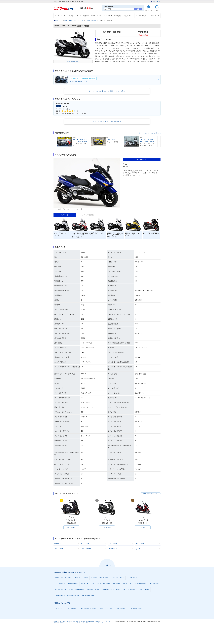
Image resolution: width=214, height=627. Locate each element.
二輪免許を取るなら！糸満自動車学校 (67, 595)
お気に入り (148, 10)
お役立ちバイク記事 (81, 578)
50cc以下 (57, 544)
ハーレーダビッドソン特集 (111, 589)
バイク (57, 16)
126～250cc (112, 544)
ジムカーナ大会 (140, 583)
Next (158, 141)
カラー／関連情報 (88, 215)
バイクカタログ (141, 16)
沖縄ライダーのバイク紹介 (63, 578)
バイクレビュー (128, 16)
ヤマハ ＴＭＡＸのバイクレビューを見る (107, 121)
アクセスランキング (87, 583)
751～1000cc (86, 549)
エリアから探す (122, 608)
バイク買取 (117, 16)
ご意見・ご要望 (80, 622)
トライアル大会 (153, 583)
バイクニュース (127, 583)
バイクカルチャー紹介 (76, 589)
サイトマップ (156, 2)
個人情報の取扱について (67, 622)
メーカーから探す (72, 608)
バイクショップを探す (106, 608)
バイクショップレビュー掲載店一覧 (66, 583)
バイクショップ (96, 16)
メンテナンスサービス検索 (99, 578)
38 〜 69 (143, 35)
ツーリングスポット (117, 578)
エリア (79, 16)
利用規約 (56, 622)
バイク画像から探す (136, 608)
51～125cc (85, 544)
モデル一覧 (64, 215)
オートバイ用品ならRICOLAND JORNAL (135, 589)
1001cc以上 (112, 549)
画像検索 (86, 16)
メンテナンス (107, 16)
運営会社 (98, 622)
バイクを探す (71, 527)
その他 (137, 549)
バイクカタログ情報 (93, 589)
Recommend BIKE (88, 595)
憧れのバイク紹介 (60, 589)
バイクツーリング (153, 16)
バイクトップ (59, 608)
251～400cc (139, 544)
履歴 (157, 10)
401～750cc (58, 549)
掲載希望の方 (90, 622)
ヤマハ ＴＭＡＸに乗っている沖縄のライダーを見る (107, 91)
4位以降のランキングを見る (150, 494)
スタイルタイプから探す (89, 608)
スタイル (72, 16)
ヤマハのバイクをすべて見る (150, 133)
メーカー (64, 16)
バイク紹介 (116, 583)
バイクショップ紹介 (103, 583)
